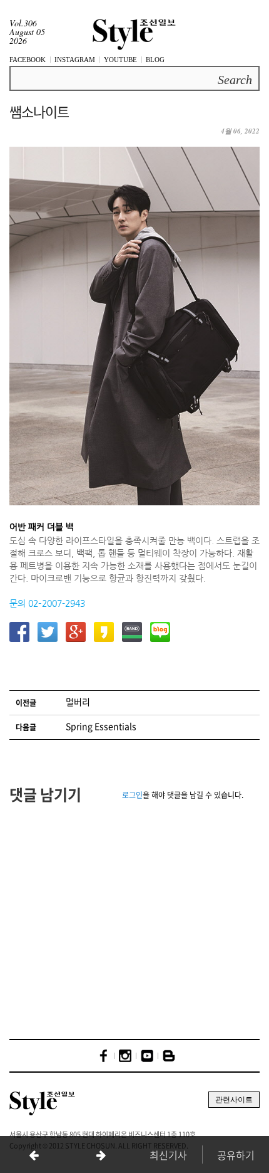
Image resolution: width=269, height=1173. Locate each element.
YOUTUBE (120, 59)
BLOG (155, 59)
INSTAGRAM (74, 59)
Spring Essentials (101, 726)
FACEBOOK (27, 59)
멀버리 (78, 701)
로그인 (132, 795)
